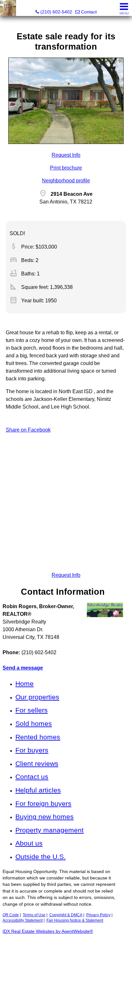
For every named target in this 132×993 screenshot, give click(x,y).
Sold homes (33, 723)
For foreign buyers (43, 803)
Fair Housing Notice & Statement (74, 920)
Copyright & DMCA (65, 915)
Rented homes (37, 737)
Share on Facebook (28, 430)
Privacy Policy (98, 915)
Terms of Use (34, 915)
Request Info (66, 155)
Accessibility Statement (23, 920)
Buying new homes (44, 816)
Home (24, 683)
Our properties (37, 697)
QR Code (11, 915)
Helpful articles (38, 790)
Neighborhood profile (66, 180)
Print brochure (66, 168)
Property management (49, 830)
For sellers (31, 710)
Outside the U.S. (40, 856)
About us (29, 843)
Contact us (31, 776)
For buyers (31, 750)
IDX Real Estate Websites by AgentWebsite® (48, 931)
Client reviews (36, 763)
